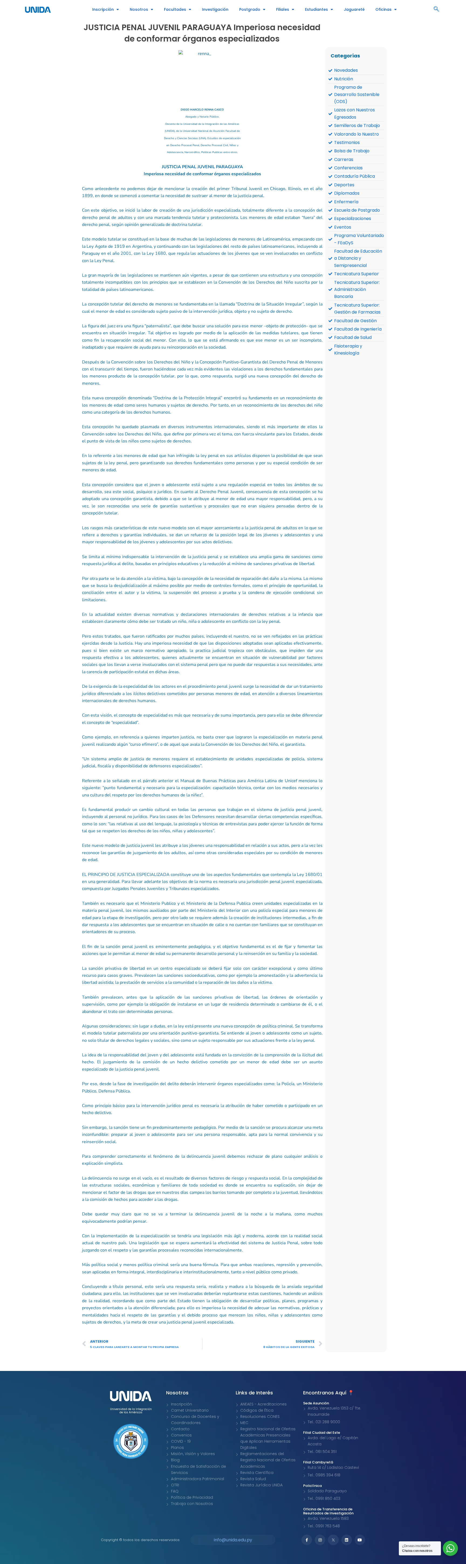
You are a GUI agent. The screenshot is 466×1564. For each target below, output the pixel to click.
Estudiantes (316, 9)
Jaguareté (354, 9)
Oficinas (383, 9)
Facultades (175, 9)
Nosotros (139, 9)
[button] (436, 9)
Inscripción (103, 9)
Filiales (282, 9)
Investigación (215, 9)
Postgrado (249, 9)
